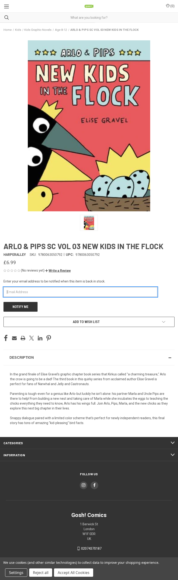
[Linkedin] (40, 338)
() (172, 6)
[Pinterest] (48, 338)
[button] (58, 271)
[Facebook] (5, 338)
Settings (16, 572)
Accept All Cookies (73, 572)
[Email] (14, 338)
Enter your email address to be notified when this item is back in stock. (54, 281)
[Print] (23, 338)
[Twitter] (31, 338)
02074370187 (91, 548)
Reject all (40, 572)
